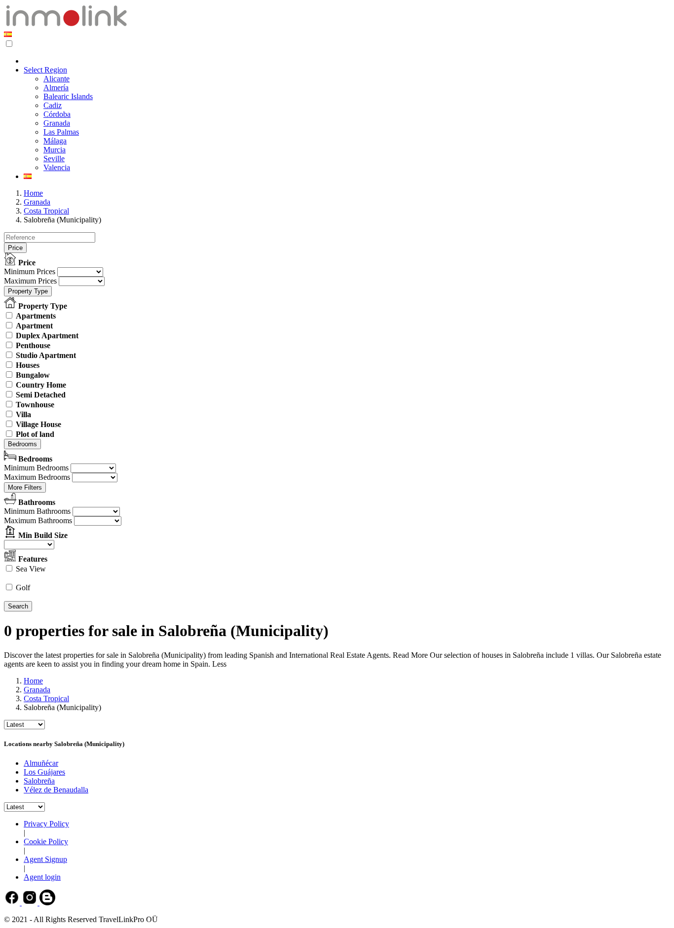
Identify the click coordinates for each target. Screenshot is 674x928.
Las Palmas (61, 132)
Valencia (56, 167)
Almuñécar (41, 763)
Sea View (31, 569)
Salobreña (39, 781)
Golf (23, 587)
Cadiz (52, 105)
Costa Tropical (46, 211)
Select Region (45, 70)
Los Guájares (44, 772)
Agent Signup (45, 859)
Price (15, 247)
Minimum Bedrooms (36, 468)
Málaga (55, 141)
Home (33, 193)
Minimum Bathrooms (37, 511)
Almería (56, 87)
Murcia (54, 149)
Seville (54, 158)
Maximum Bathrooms (38, 520)
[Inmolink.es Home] (66, 25)
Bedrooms (22, 444)
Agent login (42, 877)
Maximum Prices (30, 281)
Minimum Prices (29, 271)
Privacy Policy (46, 824)
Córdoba (57, 114)
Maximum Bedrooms (37, 477)
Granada (56, 123)
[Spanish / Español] (8, 34)
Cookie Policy (46, 841)
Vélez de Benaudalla (56, 789)
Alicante (56, 78)
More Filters (25, 487)
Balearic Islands (68, 96)
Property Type (28, 291)
